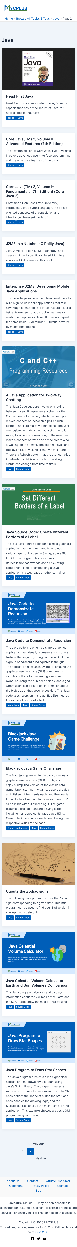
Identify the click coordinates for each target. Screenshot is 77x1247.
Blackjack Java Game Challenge (33, 768)
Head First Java (19, 96)
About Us (13, 1181)
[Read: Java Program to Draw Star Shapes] (38, 1042)
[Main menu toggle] (69, 8)
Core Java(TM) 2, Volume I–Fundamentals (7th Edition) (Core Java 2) (35, 191)
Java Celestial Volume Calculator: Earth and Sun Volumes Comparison (37, 983)
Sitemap (62, 1186)
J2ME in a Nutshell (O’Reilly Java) (35, 243)
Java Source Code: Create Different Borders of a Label (37, 534)
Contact (32, 1181)
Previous (36, 1144)
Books (11, 117)
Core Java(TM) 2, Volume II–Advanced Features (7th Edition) (34, 141)
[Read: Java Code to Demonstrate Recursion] (38, 613)
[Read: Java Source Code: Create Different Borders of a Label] (38, 504)
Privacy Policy (40, 1186)
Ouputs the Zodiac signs (27, 891)
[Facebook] (32, 1239)
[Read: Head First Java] (38, 68)
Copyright (16, 1186)
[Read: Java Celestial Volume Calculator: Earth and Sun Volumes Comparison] (38, 953)
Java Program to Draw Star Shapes (36, 1070)
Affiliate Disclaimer (58, 1181)
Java (20, 117)
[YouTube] (44, 1239)
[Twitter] (38, 1239)
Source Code (22, 469)
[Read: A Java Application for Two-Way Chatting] (38, 367)
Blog (38, 1190)
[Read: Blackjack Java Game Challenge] (38, 740)
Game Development (18, 828)
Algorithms (13, 705)
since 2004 (42, 1231)
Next (40, 1158)
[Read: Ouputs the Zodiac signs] (38, 863)
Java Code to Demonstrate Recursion (38, 640)
